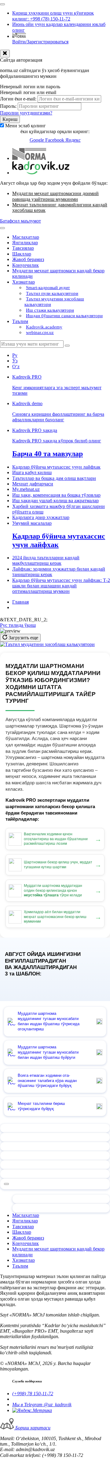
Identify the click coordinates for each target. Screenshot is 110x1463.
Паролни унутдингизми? (26, 112)
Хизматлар (23, 282)
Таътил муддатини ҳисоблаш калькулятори (54, 301)
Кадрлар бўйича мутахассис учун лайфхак (56, 467)
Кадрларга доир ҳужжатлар (40, 517)
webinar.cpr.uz (40, 332)
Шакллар (21, 253)
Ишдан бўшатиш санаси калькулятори (64, 315)
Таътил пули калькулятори (52, 293)
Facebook (55, 140)
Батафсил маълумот (20, 220)
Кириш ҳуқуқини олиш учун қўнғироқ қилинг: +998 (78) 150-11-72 (53, 15)
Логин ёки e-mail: (18, 98)
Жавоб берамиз (28, 259)
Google (37, 140)
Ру (14, 355)
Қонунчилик (25, 265)
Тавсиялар (23, 248)
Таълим (20, 321)
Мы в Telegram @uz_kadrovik (42, 1404)
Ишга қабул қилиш (32, 472)
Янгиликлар (25, 242)
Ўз (14, 360)
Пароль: (8, 106)
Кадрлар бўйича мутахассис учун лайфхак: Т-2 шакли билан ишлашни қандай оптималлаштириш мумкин (61, 586)
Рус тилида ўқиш (18, 625)
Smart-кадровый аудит (48, 287)
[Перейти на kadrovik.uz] (40, 172)
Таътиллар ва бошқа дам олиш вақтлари (54, 478)
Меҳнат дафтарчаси (32, 483)
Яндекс (73, 140)
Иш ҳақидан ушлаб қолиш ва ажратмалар (55, 500)
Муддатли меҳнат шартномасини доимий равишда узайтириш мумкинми (55, 196)
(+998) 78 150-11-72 (32, 1393)
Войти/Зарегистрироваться (40, 41)
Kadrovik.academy (44, 327)
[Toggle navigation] (2, 4)
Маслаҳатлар (25, 237)
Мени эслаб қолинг (25, 125)
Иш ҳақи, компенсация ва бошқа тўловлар (56, 495)
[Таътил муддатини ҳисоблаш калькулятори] (47, 644)
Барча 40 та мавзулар (47, 454)
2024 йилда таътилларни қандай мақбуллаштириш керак (45, 560)
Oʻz (16, 366)
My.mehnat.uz (26, 489)
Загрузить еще (22, 637)
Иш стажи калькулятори (50, 310)
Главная (20, 601)
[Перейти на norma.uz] (29, 158)
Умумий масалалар (32, 523)
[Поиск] (67, 346)
